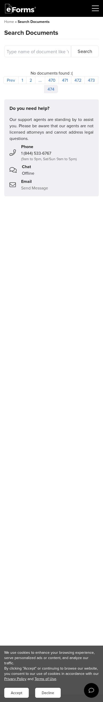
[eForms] (20, 8)
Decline (48, 692)
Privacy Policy (15, 678)
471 (65, 80)
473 (91, 80)
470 (51, 80)
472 (77, 80)
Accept (16, 692)
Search (85, 51)
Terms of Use (45, 678)
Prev (11, 80)
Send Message (34, 188)
